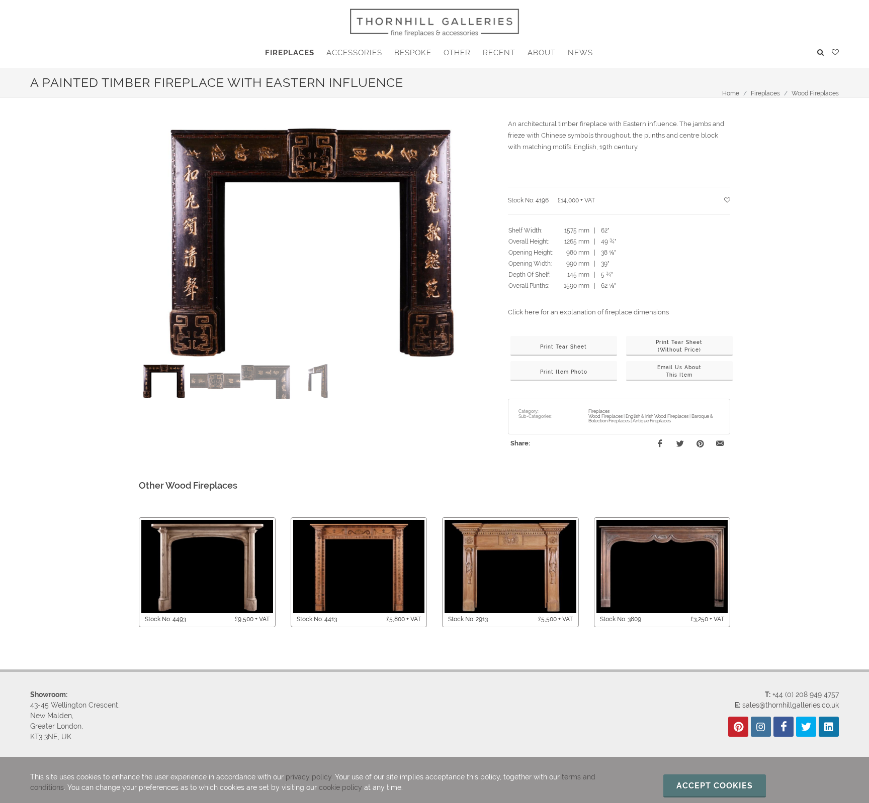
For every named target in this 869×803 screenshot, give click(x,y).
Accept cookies (714, 785)
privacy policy (308, 777)
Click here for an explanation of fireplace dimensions (588, 312)
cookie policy (340, 787)
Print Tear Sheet (563, 347)
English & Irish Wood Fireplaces (657, 416)
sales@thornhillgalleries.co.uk (790, 705)
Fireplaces (765, 93)
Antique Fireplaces (652, 420)
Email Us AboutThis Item (679, 371)
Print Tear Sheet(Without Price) (679, 346)
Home (730, 93)
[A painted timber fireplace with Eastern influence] (311, 240)
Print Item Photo (563, 372)
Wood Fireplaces (815, 93)
